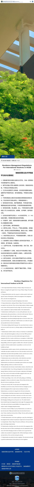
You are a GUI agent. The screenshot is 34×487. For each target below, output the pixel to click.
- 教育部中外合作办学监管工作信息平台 (10, 466)
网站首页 (8, 160)
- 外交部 (3, 464)
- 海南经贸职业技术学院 (6, 451)
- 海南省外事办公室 (5, 468)
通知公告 (13, 160)
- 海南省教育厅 (23, 466)
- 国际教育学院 (16, 451)
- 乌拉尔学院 (23, 451)
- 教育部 (7, 464)
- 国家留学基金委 (14, 464)
